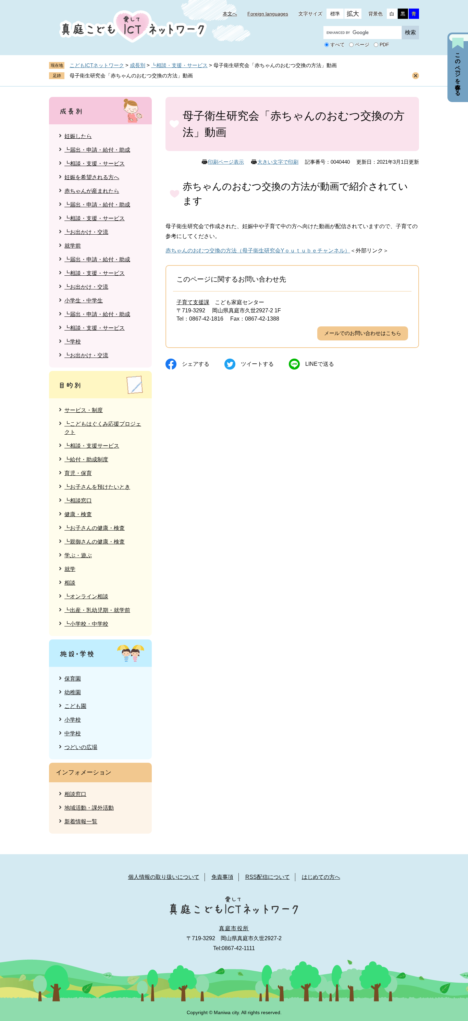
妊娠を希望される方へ (91, 177)
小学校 (72, 720)
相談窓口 (75, 794)
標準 (335, 13)
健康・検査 (78, 514)
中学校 (72, 733)
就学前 (72, 246)
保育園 (72, 679)
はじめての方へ (321, 877)
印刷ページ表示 (226, 162)
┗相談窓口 (78, 500)
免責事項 (222, 877)
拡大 (353, 13)
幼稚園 (72, 692)
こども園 (75, 706)
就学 (69, 569)
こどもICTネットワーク (97, 65)
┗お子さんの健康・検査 (94, 528)
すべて (337, 45)
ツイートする (257, 364)
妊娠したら (78, 136)
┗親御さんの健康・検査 (94, 542)
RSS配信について (267, 877)
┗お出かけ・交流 (86, 232)
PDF (384, 45)
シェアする (195, 364)
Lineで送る (319, 364)
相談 (69, 583)
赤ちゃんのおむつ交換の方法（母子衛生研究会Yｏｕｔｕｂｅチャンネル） (257, 250)
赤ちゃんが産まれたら (91, 191)
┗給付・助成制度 (86, 459)
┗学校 (72, 342)
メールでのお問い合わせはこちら (362, 333)
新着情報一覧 (80, 821)
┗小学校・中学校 (86, 624)
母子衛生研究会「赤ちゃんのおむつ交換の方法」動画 (131, 75)
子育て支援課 (192, 302)
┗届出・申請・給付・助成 (97, 150)
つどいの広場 (80, 747)
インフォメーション (83, 772)
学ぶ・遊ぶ (78, 555)
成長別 (137, 65)
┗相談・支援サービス (91, 446)
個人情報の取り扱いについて (163, 877)
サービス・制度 (83, 410)
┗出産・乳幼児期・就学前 (97, 610)
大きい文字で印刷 (277, 162)
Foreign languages (267, 13)
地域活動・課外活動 (89, 808)
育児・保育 (78, 473)
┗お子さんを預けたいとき (97, 487)
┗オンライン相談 (86, 596)
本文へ (230, 13)
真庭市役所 (234, 928)
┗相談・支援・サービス (179, 65)
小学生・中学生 (83, 300)
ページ (362, 45)
